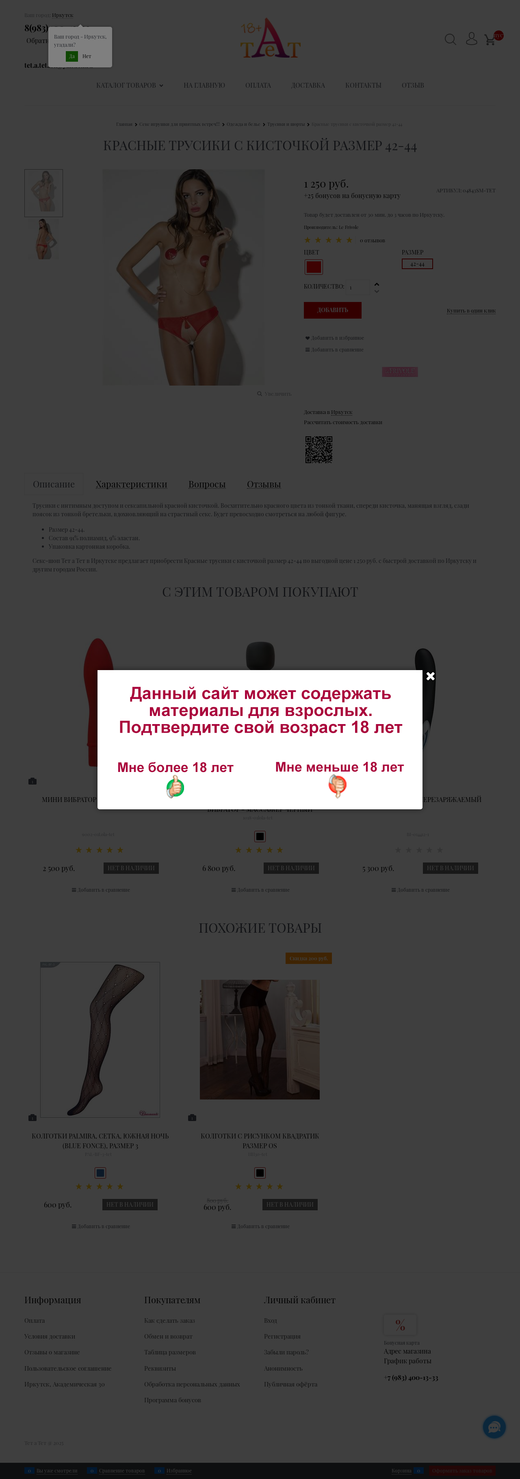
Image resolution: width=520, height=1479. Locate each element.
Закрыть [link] (431, 676)
